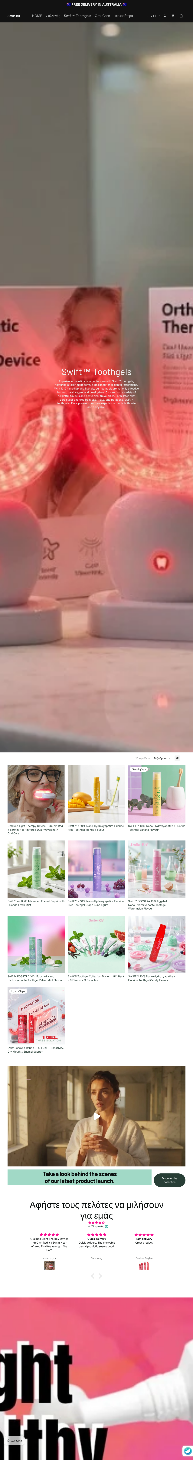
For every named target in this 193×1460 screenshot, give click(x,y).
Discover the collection (169, 1180)
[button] (162, 758)
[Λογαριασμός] (173, 16)
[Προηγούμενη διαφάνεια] (13, 794)
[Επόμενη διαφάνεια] (59, 794)
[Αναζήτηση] (165, 16)
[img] (96, 1223)
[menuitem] (123, 16)
